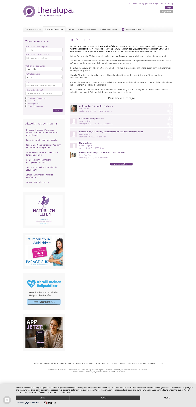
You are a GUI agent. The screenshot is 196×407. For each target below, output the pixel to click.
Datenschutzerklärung (99, 363)
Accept (105, 397)
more (167, 397)
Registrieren (166, 11)
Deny (42, 397)
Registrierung (167, 3)
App (129, 3)
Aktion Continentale (148, 363)
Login (169, 8)
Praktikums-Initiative (108, 29)
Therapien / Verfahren (54, 29)
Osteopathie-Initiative (87, 29)
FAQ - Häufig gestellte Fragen (146, 3)
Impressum (114, 363)
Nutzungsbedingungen (81, 363)
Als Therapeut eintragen (43, 363)
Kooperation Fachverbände (130, 363)
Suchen (57, 110)
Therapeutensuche (33, 29)
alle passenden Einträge (121, 164)
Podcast (70, 29)
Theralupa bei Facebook (62, 363)
